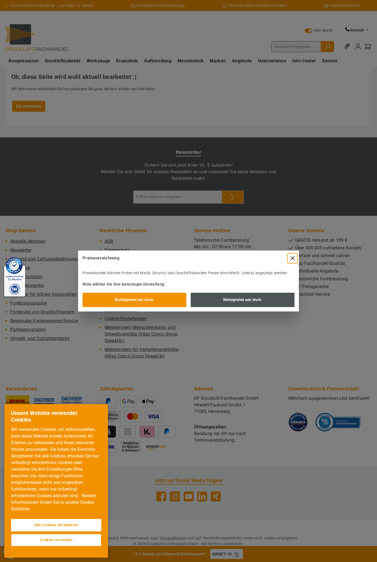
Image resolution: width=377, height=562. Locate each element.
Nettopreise (242, 299)
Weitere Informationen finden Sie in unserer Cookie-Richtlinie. (53, 502)
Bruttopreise (134, 299)
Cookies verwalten (56, 540)
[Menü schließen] (292, 258)
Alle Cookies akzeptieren (56, 525)
